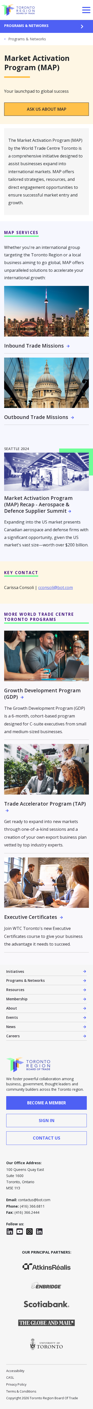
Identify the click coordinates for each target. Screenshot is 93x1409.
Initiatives (15, 971)
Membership (16, 998)
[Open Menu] (86, 10)
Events (12, 1017)
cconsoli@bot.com (55, 587)
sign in (47, 1120)
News (11, 1026)
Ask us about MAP (46, 109)
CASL (10, 1377)
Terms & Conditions (21, 1391)
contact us (46, 1138)
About (11, 1008)
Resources (15, 989)
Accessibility (15, 1371)
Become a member (46, 1103)
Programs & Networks (26, 25)
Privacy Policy (16, 1384)
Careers (13, 1035)
